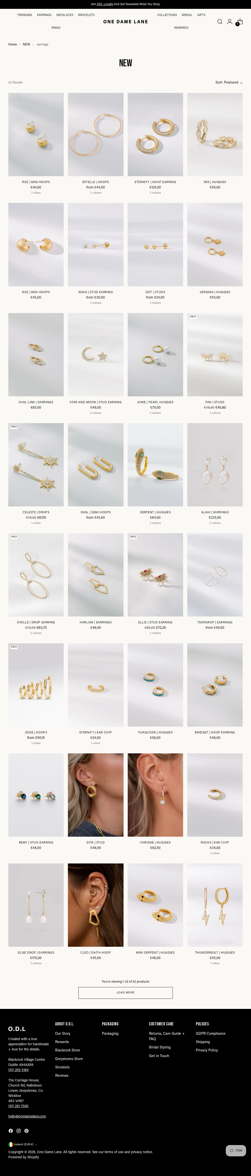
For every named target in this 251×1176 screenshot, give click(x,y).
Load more (125, 992)
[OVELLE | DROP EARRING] (36, 575)
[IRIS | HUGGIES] (215, 134)
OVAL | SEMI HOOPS (96, 512)
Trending (24, 15)
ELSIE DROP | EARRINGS (36, 952)
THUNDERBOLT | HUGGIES (215, 952)
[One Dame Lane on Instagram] (19, 1131)
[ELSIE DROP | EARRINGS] (36, 905)
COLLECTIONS (167, 15)
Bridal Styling (160, 1047)
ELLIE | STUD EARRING (155, 622)
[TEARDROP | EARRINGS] (215, 575)
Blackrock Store (67, 1050)
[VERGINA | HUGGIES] (215, 245)
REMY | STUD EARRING (36, 842)
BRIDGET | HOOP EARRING (215, 732)
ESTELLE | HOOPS (95, 182)
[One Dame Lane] (125, 21)
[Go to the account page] (230, 22)
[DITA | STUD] (95, 795)
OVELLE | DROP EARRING (36, 622)
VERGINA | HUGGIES (215, 292)
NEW (26, 44)
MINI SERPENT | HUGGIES (155, 952)
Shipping (203, 1042)
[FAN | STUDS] (215, 355)
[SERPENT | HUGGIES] (155, 465)
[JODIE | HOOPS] (36, 685)
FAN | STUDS (215, 402)
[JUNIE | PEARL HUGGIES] (155, 355)
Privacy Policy (207, 1050)
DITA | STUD (96, 842)
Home (12, 44)
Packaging (110, 1034)
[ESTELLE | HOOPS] (95, 134)
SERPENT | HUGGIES (155, 512)
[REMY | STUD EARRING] (36, 795)
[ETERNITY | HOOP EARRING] (155, 134)
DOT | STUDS (155, 292)
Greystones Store (69, 1059)
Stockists (62, 1067)
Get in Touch (159, 1056)
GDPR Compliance (211, 1034)
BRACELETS (86, 15)
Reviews (61, 1076)
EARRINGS (44, 15)
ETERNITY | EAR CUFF (95, 732)
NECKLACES (64, 15)
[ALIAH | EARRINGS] (215, 465)
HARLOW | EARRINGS (96, 622)
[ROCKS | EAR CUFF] (215, 795)
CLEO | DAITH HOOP (95, 952)
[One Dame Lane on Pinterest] (27, 1131)
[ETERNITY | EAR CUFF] (95, 685)
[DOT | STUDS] (155, 245)
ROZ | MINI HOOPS (36, 182)
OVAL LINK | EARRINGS (36, 402)
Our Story (62, 1034)
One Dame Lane (49, 1152)
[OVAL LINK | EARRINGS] (36, 355)
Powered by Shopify (23, 1157)
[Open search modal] (219, 22)
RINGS (55, 28)
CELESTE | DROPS (36, 512)
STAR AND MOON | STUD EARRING (96, 402)
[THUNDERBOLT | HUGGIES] (215, 905)
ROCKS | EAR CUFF (215, 842)
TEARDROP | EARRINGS (215, 622)
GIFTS (201, 15)
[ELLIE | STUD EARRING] (155, 575)
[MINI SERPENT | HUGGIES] (155, 905)
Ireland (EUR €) (23, 1144)
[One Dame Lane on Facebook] (11, 1131)
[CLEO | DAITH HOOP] (95, 905)
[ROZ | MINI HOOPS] (36, 134)
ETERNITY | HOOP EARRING (155, 182)
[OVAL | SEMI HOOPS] (95, 465)
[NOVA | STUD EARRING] (95, 245)
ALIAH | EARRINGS (215, 512)
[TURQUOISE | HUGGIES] (155, 685)
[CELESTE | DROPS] (36, 465)
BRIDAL (187, 15)
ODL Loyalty (105, 4)
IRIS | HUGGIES (215, 182)
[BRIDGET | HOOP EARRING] (215, 685)
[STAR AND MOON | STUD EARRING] (95, 355)
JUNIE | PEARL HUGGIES (155, 402)
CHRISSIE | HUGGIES (155, 842)
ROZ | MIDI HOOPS (36, 292)
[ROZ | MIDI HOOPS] (36, 245)
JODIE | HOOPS (36, 732)
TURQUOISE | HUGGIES (155, 732)
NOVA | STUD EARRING (95, 292)
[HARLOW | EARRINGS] (95, 575)
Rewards (181, 28)
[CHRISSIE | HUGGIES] (155, 795)
